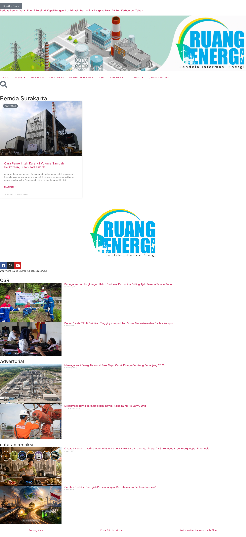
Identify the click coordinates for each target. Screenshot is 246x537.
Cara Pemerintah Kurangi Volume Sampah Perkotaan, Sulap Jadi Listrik (34, 165)
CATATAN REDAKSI (159, 77)
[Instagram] (10, 265)
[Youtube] (17, 265)
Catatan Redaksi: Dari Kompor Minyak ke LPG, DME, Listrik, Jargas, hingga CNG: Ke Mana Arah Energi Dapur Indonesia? (137, 448)
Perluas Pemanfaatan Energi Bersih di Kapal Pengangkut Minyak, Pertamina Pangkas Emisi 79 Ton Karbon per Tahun (71, 10)
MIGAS (18, 77)
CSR (101, 77)
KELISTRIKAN (56, 77)
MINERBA (36, 77)
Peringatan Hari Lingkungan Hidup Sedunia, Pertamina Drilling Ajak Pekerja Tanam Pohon (118, 284)
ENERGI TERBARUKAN (81, 77)
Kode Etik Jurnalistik (111, 530)
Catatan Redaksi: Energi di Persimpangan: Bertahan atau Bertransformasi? (110, 487)
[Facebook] (3, 265)
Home (6, 77)
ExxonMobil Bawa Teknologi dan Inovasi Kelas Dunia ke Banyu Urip (105, 405)
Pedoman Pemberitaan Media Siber (198, 530)
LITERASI (135, 77)
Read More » (10, 187)
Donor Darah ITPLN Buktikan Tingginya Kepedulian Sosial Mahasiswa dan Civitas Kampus (119, 323)
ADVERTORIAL (117, 77)
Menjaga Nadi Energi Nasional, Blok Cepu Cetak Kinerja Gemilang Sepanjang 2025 (114, 365)
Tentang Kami (36, 530)
